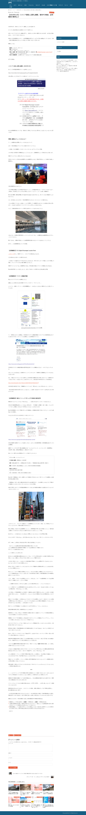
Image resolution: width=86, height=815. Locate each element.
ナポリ (25, 5)
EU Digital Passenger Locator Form (44, 52)
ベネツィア (38, 5)
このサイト (10, 253)
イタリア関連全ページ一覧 (52, 5)
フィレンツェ (31, 5)
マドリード (61, 5)
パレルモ (43, 5)
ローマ (15, 5)
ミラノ (10, 5)
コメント (10, 743)
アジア (71, 5)
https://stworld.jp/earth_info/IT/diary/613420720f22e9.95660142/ (22, 382)
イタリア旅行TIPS (18, 735)
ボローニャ (20, 5)
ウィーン (66, 5)
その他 (10, 6)
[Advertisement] (23, 22)
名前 (9, 753)
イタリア (11, 735)
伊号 (10, 3)
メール (10, 757)
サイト (9, 762)
